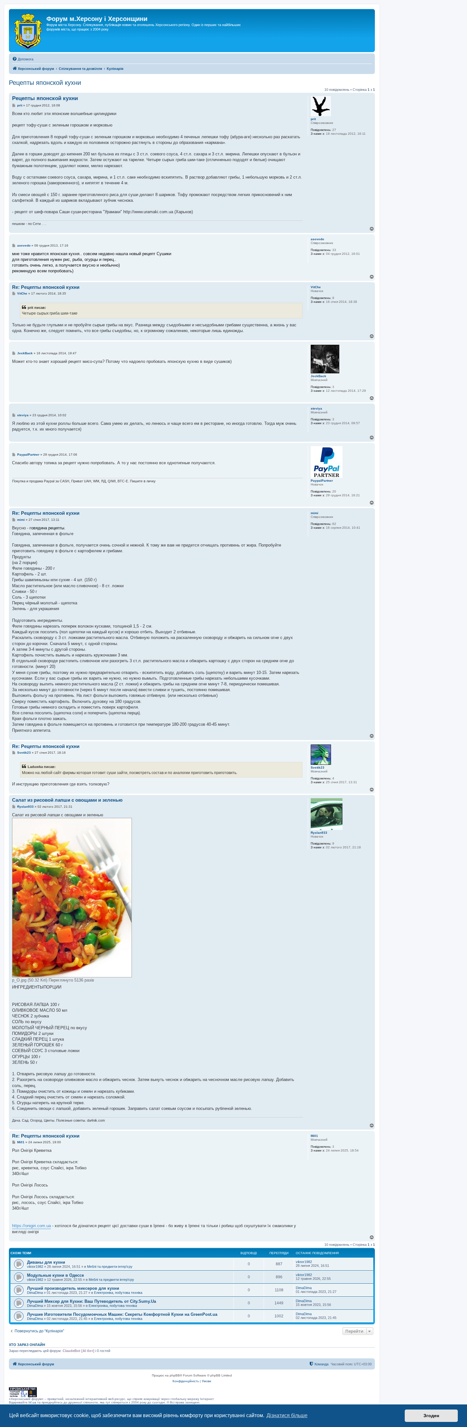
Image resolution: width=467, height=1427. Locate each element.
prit (313, 119)
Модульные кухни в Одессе (55, 1275)
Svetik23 (317, 767)
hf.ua (32, 1402)
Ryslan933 (319, 832)
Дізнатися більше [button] (287, 1415)
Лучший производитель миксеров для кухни (73, 1288)
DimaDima (35, 1292)
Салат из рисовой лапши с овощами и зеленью (67, 800)
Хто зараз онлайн (27, 1345)
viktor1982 (35, 1266)
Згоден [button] (431, 1415)
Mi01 (314, 1136)
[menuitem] (22, 59)
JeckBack (318, 376)
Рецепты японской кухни (45, 82)
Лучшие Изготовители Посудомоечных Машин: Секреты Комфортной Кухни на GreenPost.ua (122, 1314)
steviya (316, 408)
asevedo (317, 239)
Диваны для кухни (46, 1262)
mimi (314, 513)
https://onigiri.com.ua (31, 1225)
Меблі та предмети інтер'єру (109, 1266)
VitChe (316, 287)
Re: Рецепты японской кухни (45, 287)
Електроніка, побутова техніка (118, 1292)
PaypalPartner (322, 480)
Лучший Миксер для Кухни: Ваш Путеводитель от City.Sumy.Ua (91, 1301)
